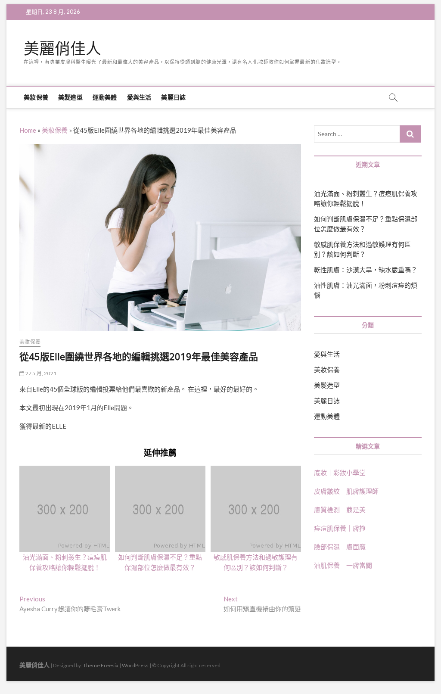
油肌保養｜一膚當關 (343, 565)
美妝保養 (36, 97)
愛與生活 (139, 97)
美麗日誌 (173, 97)
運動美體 (105, 97)
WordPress (135, 665)
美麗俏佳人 (62, 48)
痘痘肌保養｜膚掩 (340, 528)
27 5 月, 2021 (40, 373)
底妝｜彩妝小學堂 (340, 472)
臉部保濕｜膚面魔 (340, 547)
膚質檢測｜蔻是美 (340, 509)
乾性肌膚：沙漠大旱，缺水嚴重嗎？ (365, 270)
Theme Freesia (100, 665)
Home (27, 130)
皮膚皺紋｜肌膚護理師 (346, 491)
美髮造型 (70, 97)
